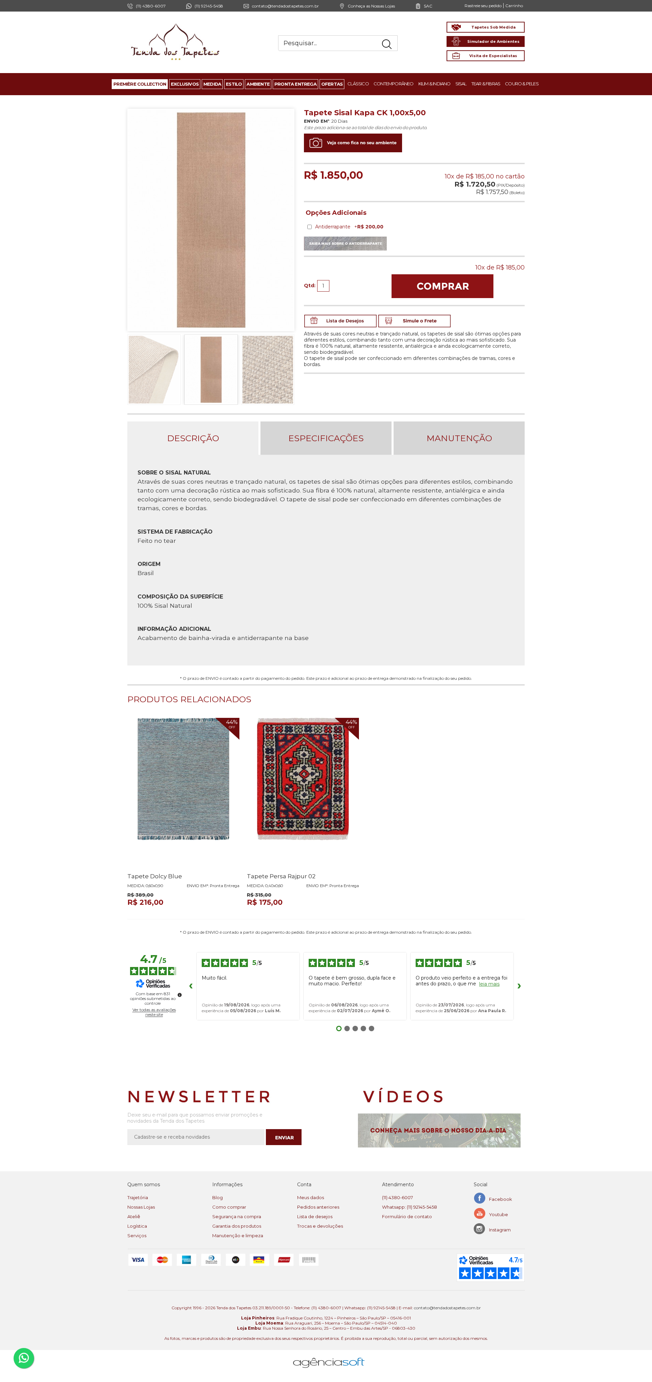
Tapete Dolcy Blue (154, 876)
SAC (428, 5)
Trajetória (137, 1197)
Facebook (500, 1199)
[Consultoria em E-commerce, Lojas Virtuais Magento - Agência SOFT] (329, 1357)
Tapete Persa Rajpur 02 (281, 876)
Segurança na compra (236, 1216)
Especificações (326, 438)
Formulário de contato (407, 1216)
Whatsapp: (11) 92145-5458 (409, 1207)
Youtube (498, 1214)
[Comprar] (442, 286)
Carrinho (514, 5)
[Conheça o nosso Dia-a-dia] (441, 1130)
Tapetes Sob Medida (493, 27)
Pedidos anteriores (318, 1207)
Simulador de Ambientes (493, 41)
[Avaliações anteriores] (191, 986)
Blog (217, 1197)
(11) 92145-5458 (209, 5)
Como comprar (229, 1207)
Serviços (136, 1235)
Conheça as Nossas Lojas (371, 5)
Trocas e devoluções (320, 1226)
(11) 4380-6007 (397, 1197)
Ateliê (133, 1216)
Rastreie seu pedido (483, 5)
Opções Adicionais (336, 213)
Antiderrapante (349, 227)
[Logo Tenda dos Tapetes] (175, 23)
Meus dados (310, 1197)
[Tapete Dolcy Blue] (183, 792)
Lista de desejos (314, 1216)
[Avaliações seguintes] (519, 986)
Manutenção (459, 438)
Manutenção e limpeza (237, 1235)
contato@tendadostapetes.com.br (285, 5)
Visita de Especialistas (493, 55)
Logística (137, 1226)
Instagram (500, 1229)
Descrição (193, 438)
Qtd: (309, 285)
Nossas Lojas (141, 1207)
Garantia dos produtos (236, 1226)
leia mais (489, 984)
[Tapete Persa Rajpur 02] (303, 792)
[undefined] (179, 995)
